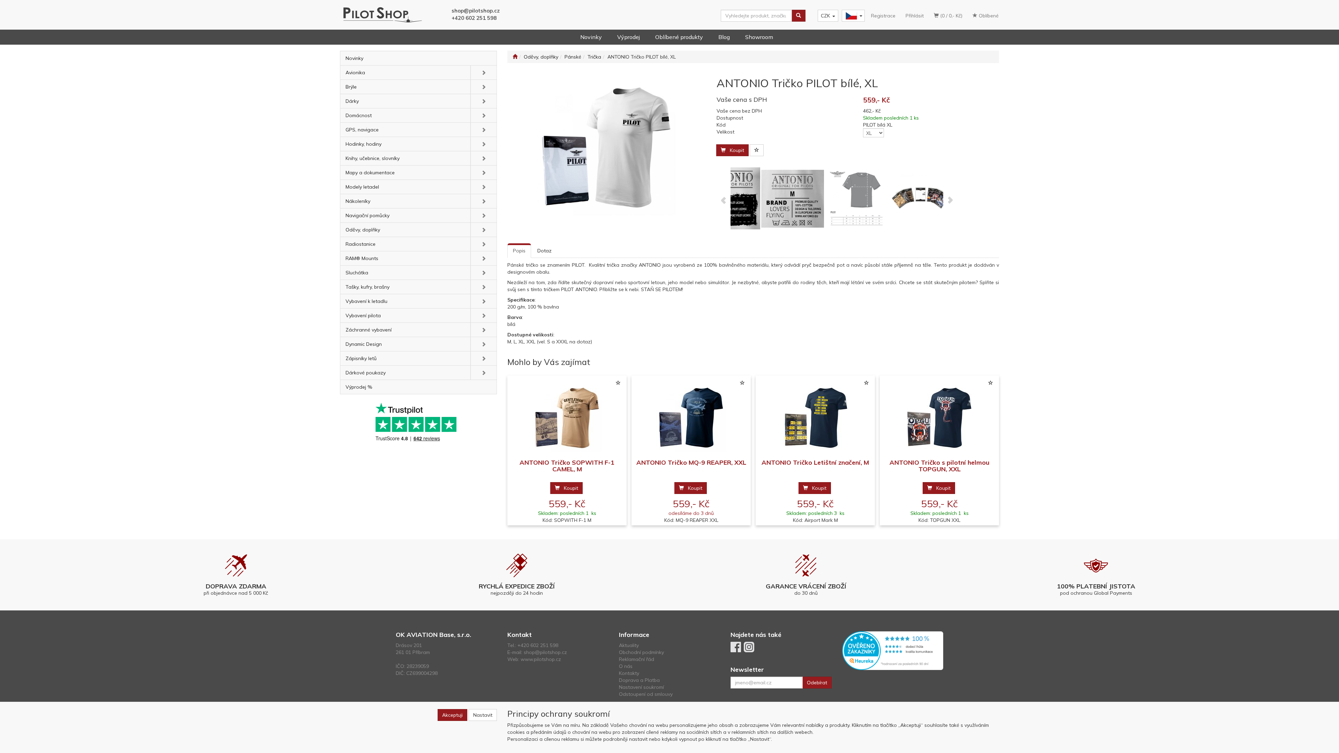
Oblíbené (988, 16)
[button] (483, 72)
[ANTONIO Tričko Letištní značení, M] (815, 417)
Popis (519, 251)
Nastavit (482, 715)
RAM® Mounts (362, 258)
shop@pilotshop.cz (476, 10)
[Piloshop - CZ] (853, 16)
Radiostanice (361, 244)
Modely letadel (362, 187)
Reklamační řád (636, 659)
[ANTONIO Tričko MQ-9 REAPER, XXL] (691, 417)
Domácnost (359, 115)
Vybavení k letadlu (366, 301)
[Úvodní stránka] (515, 57)
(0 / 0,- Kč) (950, 16)
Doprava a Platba (639, 680)
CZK (825, 16)
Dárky (352, 101)
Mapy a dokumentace (370, 172)
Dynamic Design (364, 344)
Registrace (883, 16)
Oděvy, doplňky (363, 230)
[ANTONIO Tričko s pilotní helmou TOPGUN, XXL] (939, 417)
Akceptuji (452, 715)
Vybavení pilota (363, 315)
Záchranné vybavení (369, 330)
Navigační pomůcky (367, 215)
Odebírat (817, 682)
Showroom (759, 36)
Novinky (591, 36)
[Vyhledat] (798, 16)
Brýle (351, 87)
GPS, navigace (362, 130)
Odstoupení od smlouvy (646, 694)
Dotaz (544, 251)
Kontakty (629, 673)
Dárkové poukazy (366, 373)
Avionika (355, 72)
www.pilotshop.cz (541, 659)
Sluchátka (357, 272)
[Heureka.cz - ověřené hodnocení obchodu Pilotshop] (892, 650)
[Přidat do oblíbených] (757, 150)
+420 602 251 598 (474, 18)
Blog (724, 36)
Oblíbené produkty (679, 36)
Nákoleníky (358, 201)
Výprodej (628, 36)
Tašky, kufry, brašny (367, 287)
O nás (626, 666)
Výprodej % (359, 387)
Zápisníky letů (361, 358)
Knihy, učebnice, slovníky (373, 158)
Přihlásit (915, 16)
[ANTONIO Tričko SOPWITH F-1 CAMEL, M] (567, 417)
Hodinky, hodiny (363, 144)
